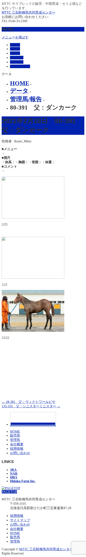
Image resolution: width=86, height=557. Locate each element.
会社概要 (16, 444)
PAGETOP (9, 492)
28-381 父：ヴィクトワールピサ (28, 402)
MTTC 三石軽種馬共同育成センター (28, 12)
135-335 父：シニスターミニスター (31, 406)
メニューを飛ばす (15, 37)
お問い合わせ (20, 453)
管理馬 (15, 440)
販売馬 (15, 435)
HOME (15, 431)
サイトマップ (20, 520)
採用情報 (16, 448)
